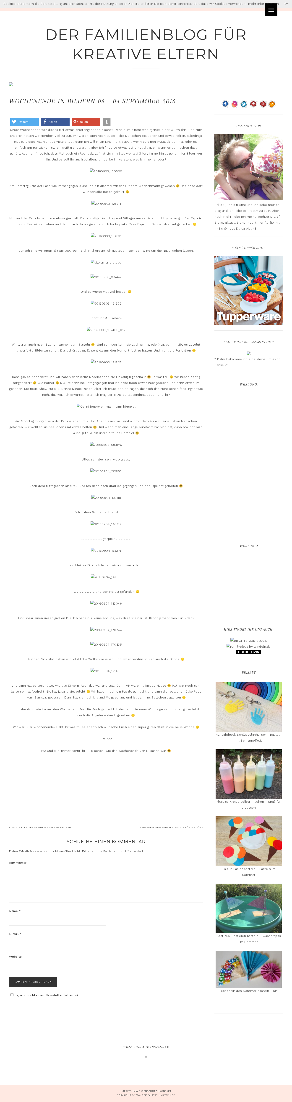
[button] (24, 122)
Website (15, 956)
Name (15, 911)
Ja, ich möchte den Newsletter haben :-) (46, 995)
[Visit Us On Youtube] (262, 106)
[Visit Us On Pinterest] (253, 106)
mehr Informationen (263, 3)
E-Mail (15, 934)
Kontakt (165, 1091)
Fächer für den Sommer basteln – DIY (249, 991)
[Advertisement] (248, 461)
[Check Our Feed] (272, 106)
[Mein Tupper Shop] (248, 322)
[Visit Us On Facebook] (225, 106)
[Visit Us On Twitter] (244, 106)
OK (286, 3)
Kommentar (18, 862)
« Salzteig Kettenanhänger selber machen (40, 827)
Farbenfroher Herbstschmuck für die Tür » (171, 827)
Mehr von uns (148, 1065)
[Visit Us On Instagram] (234, 106)
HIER (89, 751)
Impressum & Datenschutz (139, 1091)
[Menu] (271, 9)
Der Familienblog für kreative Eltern (146, 44)
